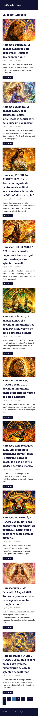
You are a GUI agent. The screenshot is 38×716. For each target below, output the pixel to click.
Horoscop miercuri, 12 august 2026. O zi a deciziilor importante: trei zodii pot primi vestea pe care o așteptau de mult (18, 324)
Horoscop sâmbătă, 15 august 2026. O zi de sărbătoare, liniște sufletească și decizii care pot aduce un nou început (18, 115)
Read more (8, 77)
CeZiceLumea (12, 5)
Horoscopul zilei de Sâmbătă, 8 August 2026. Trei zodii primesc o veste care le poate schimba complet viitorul (18, 596)
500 (30, 699)
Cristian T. (18, 60)
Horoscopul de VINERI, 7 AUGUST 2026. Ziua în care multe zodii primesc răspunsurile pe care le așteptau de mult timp (19, 664)
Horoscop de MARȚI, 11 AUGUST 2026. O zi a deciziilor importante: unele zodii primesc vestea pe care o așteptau (19, 388)
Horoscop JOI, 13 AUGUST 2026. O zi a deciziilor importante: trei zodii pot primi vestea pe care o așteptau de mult (18, 255)
